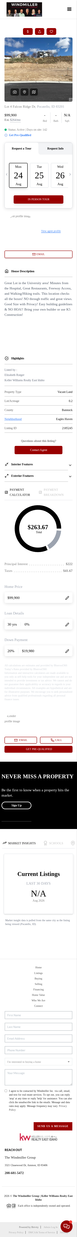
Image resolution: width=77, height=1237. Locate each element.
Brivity (35, 1227)
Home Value (38, 995)
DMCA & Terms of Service (41, 1232)
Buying (38, 978)
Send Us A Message (53, 1126)
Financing (38, 989)
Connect (38, 1006)
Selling (38, 984)
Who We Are (38, 1000)
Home (38, 967)
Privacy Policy (16, 1232)
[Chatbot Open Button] (67, 1226)
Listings (38, 973)
